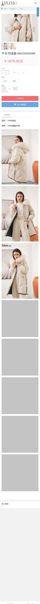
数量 (3, 86)
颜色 (3, 77)
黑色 (14, 81)
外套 (21, 9)
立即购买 (20, 98)
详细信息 (7, 115)
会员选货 (12, 9)
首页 (5, 9)
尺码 (3, 68)
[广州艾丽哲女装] (9, 3)
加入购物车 (21, 104)
